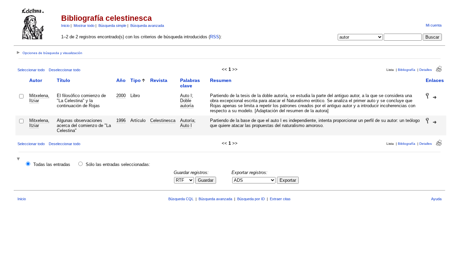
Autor (35, 80)
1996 (121, 120)
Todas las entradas (51, 164)
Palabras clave (190, 83)
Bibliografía (406, 70)
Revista (158, 80)
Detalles (425, 70)
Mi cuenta (434, 25)
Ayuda (436, 199)
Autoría (187, 120)
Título (63, 80)
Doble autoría (187, 103)
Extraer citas (280, 199)
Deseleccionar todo (64, 70)
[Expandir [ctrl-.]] (19, 159)
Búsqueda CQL (181, 199)
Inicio (65, 26)
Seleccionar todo (31, 70)
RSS (214, 36)
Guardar (205, 180)
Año (121, 80)
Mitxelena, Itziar (39, 98)
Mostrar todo (84, 26)
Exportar (288, 180)
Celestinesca (162, 120)
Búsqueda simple (112, 26)
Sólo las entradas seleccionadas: (118, 164)
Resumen (221, 80)
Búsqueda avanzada (147, 26)
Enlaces (435, 80)
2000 (121, 95)
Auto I (186, 95)
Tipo (135, 80)
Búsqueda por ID (251, 199)
